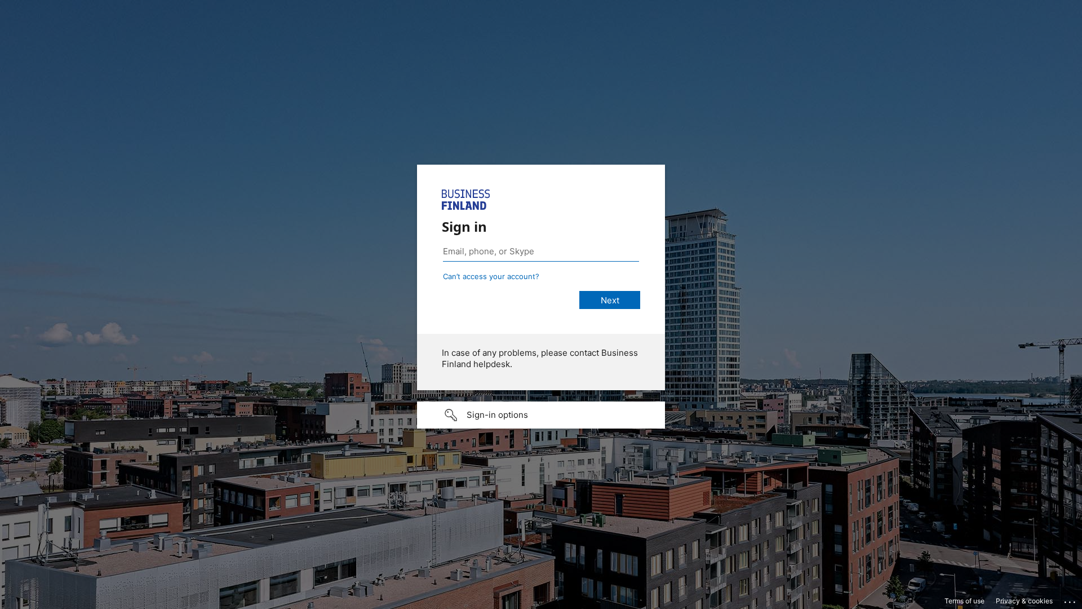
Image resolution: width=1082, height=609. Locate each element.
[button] (541, 415)
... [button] (1070, 599)
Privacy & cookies (1024, 601)
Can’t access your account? (491, 276)
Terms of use (964, 601)
